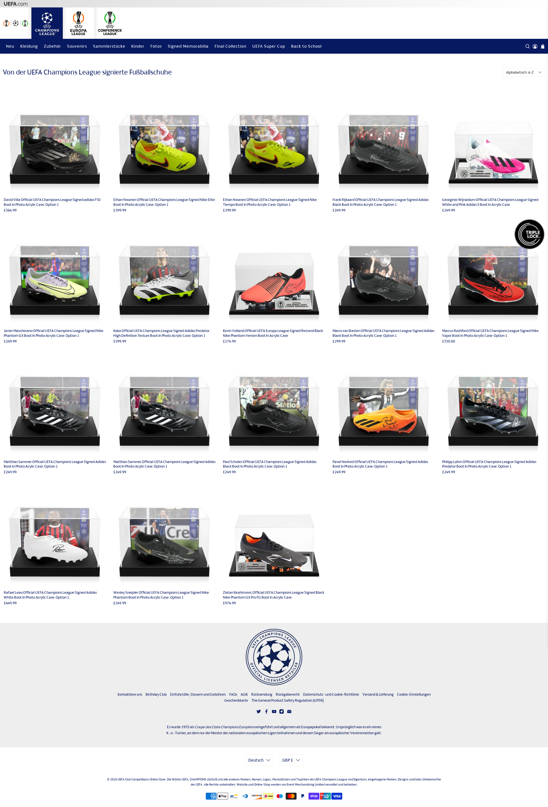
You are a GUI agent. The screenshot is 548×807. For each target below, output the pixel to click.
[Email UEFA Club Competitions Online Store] (289, 712)
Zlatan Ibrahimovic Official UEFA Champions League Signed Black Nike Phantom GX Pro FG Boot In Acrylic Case (273, 594)
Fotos (156, 46)
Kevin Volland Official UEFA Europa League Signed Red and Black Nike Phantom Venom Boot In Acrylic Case (273, 333)
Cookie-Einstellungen (414, 694)
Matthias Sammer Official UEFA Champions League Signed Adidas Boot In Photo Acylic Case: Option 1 (55, 464)
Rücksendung (261, 694)
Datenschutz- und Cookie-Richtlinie (331, 694)
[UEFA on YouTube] (274, 712)
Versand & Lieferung (378, 694)
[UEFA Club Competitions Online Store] (274, 657)
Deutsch (255, 760)
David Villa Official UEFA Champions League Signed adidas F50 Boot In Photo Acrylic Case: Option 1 (52, 202)
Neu (10, 46)
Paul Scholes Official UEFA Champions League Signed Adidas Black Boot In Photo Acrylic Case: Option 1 (270, 464)
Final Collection (230, 46)
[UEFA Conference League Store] (110, 23)
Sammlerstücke (109, 46)
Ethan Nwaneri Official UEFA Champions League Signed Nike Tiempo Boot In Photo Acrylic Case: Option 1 (270, 202)
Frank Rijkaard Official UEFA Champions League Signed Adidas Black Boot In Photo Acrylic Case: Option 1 (381, 202)
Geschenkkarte (236, 700)
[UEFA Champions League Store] (47, 23)
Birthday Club (156, 694)
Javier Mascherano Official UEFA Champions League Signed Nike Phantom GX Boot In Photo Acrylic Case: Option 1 (53, 333)
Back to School (306, 46)
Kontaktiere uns (130, 694)
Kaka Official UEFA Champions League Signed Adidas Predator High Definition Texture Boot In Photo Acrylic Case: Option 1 (161, 333)
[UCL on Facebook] (266, 712)
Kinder (137, 46)
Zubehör (52, 46)
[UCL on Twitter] (258, 712)
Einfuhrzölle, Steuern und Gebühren (198, 694)
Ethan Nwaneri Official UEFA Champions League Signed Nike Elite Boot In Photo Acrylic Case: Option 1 (164, 202)
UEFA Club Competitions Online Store (142, 779)
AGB (244, 694)
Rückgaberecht (288, 694)
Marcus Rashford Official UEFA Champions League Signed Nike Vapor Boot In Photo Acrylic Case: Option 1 (490, 333)
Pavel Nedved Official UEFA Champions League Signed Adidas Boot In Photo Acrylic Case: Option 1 (380, 464)
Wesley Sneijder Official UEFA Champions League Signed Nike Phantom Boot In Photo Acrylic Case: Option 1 (161, 594)
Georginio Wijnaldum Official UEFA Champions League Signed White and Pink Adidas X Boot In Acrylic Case (490, 202)
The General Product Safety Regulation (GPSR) (287, 700)
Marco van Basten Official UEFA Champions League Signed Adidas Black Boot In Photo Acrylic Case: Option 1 (383, 333)
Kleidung (29, 46)
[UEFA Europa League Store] (78, 23)
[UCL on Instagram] (281, 712)
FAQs (233, 694)
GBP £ (287, 760)
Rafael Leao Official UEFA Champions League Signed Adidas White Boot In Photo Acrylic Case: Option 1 (50, 594)
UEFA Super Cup (268, 46)
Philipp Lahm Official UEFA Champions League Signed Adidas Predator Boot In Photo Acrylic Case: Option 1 (489, 464)
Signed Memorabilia (188, 46)
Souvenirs (77, 46)
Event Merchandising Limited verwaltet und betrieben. (322, 784)
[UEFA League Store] (15, 23)
